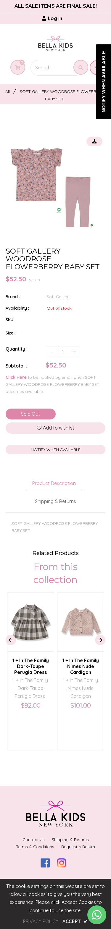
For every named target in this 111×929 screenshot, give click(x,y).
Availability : (17, 308)
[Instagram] (63, 866)
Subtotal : (16, 366)
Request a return (78, 846)
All (7, 91)
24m (23, 616)
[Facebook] (47, 866)
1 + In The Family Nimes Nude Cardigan (80, 666)
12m (89, 607)
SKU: (10, 319)
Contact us (33, 839)
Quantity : (17, 349)
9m (75, 607)
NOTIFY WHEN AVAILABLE (56, 449)
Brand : (13, 296)
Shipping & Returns (55, 501)
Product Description (54, 483)
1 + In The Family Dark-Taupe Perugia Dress (30, 666)
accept (75, 921)
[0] (15, 67)
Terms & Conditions (35, 846)
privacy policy (40, 921)
